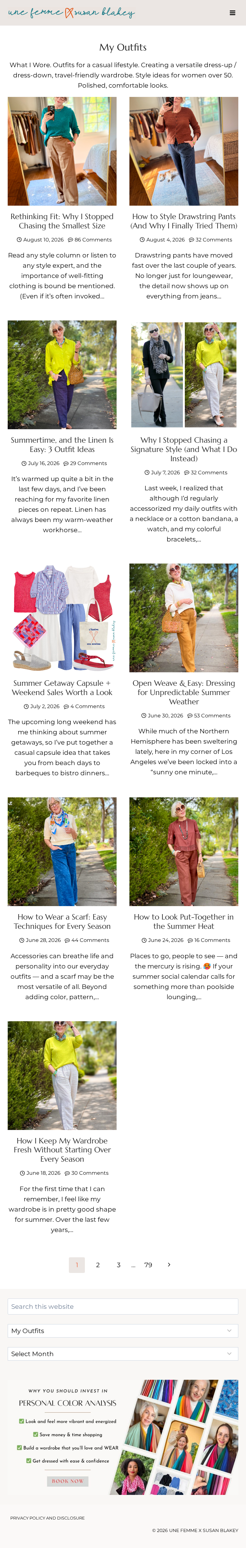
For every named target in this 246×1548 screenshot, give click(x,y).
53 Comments (212, 716)
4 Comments (87, 706)
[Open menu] (232, 13)
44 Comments (90, 940)
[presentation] (62, 151)
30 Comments (90, 1173)
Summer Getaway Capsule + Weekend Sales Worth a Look (62, 687)
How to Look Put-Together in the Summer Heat (184, 921)
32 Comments (214, 240)
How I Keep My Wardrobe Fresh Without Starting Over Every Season (62, 1150)
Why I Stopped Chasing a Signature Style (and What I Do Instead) (184, 449)
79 (148, 1265)
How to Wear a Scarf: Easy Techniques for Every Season (62, 921)
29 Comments (88, 463)
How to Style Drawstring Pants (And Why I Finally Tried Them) (183, 221)
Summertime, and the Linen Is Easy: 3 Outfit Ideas (62, 444)
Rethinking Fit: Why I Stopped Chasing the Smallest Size (62, 221)
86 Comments (93, 240)
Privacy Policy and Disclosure (47, 1517)
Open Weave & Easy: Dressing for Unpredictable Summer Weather (184, 692)
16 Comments (212, 940)
